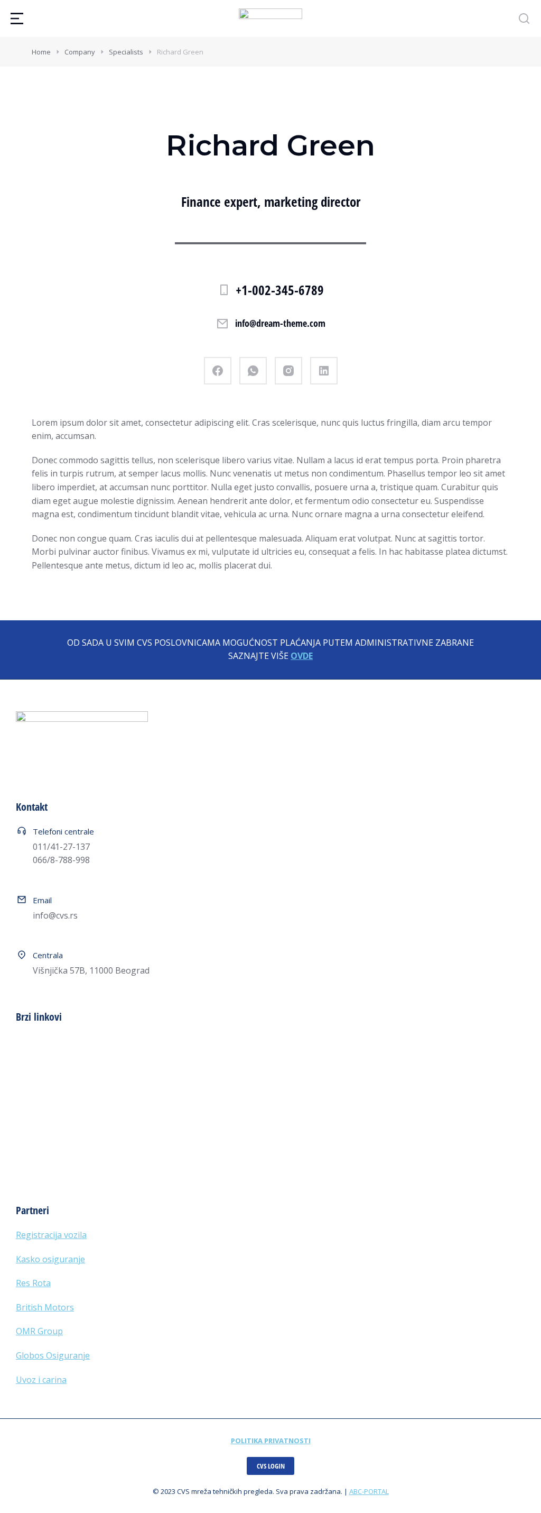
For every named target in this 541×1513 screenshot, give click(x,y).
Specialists (126, 52)
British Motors (45, 1307)
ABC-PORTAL (369, 1491)
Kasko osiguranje (50, 1259)
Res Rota (33, 1283)
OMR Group (39, 1331)
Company (79, 52)
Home (41, 52)
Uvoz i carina (41, 1380)
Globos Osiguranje (53, 1355)
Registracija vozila (51, 1235)
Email (42, 900)
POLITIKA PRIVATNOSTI (271, 1440)
